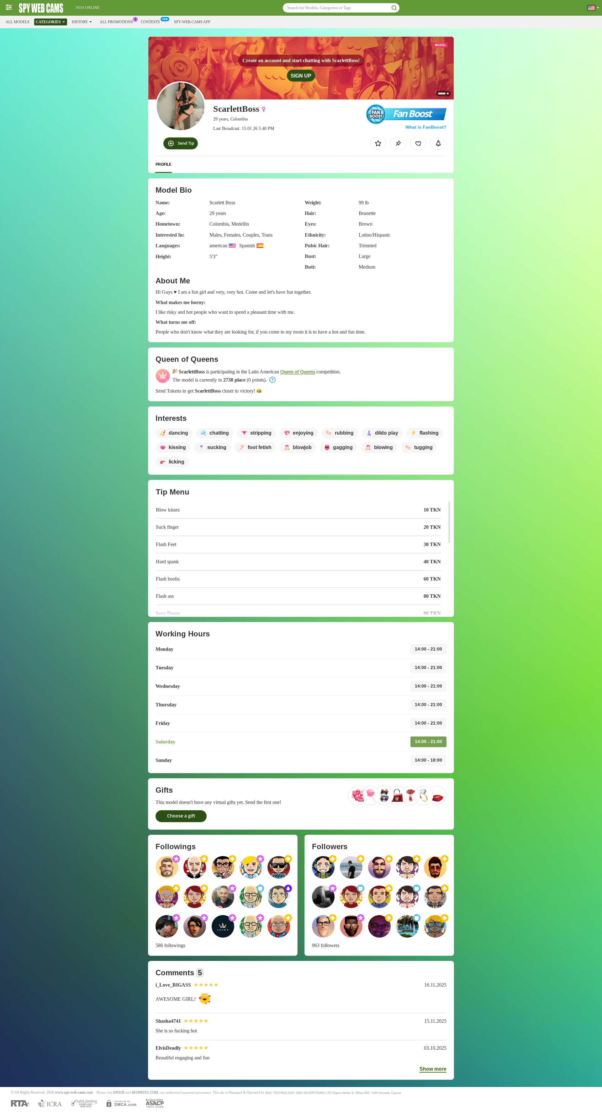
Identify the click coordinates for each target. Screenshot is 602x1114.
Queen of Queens (297, 371)
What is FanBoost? (425, 127)
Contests (150, 22)
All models (17, 22)
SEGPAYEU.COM (145, 1092)
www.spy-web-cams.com (74, 1092)
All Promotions (116, 22)
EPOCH (118, 1092)
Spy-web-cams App (192, 22)
